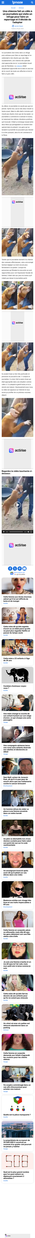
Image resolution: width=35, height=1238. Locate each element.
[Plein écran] (31, 532)
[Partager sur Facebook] (10, 568)
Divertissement (7, 786)
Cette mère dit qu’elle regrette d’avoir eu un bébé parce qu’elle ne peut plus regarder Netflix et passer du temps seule (16, 630)
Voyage (5, 722)
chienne (19, 66)
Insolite (5, 603)
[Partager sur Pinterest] (20, 568)
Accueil (13, 8)
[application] (17, 504)
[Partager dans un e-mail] (24, 568)
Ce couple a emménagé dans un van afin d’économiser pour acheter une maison (17, 1087)
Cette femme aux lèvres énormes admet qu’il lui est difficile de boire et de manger (17, 599)
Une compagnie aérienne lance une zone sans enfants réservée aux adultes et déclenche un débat (17, 748)
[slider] (16, 531)
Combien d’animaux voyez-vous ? (15, 687)
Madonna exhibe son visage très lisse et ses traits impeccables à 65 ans (17, 902)
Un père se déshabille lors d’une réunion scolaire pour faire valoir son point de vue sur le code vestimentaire (17, 842)
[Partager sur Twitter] (15, 568)
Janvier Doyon (19, 26)
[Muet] (28, 532)
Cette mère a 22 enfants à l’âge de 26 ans (16, 659)
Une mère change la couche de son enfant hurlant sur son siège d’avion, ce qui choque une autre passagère (17, 717)
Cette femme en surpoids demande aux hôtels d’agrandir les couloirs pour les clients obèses (16, 1056)
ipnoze (17, 2)
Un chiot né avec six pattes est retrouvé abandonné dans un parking (16, 1025)
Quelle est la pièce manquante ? (17, 1115)
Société (5, 635)
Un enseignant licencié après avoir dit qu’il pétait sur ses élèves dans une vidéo (15, 873)
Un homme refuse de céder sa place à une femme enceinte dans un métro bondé (16, 811)
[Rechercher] (32, 2)
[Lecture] (4, 532)
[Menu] (3, 2)
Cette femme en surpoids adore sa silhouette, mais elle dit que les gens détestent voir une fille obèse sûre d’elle (16, 933)
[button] (17, 505)
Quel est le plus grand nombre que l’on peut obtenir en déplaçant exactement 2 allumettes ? (16, 1175)
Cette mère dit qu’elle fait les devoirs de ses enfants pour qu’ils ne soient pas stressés (15, 996)
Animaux (21, 8)
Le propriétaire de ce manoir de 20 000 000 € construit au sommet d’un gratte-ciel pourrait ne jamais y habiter (17, 1143)
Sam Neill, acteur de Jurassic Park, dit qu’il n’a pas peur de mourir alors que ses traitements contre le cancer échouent (17, 780)
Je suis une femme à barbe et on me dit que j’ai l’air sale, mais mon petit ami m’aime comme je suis (17, 965)
